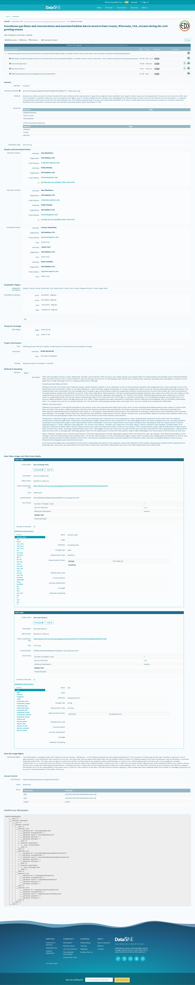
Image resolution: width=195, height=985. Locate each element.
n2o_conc (20, 548)
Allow (18, 790)
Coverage (61, 588)
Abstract (17, 96)
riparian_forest (22, 726)
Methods (17, 372)
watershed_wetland (24, 714)
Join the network (70, 949)
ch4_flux (20, 555)
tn (17, 604)
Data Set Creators (13, 153)
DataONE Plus (51, 948)
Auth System (15, 779)
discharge (20, 579)
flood (19, 541)
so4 (18, 600)
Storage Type (60, 550)
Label (63, 540)
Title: (18, 346)
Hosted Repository (50, 952)
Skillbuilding (85, 943)
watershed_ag (22, 706)
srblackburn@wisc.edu (50, 163)
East (37, 305)
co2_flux (20, 553)
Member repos (69, 946)
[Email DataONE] (130, 958)
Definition (61, 545)
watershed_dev (22, 710)
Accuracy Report (59, 578)
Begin (37, 330)
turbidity (20, 584)
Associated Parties (13, 227)
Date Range (16, 329)
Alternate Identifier (11, 91)
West (37, 310)
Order (18, 784)
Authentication (25, 498)
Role (37, 242)
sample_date (21, 537)
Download (37, 470)
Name (63, 535)
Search (8, 16)
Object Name (26, 481)
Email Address (34, 163)
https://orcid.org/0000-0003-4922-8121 (59, 182)
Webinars (84, 949)
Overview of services (50, 944)
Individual (35, 153)
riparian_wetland (23, 728)
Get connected (122, 980)
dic (18, 586)
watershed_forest (23, 712)
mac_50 (19, 566)
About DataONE (104, 943)
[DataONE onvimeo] (124, 958)
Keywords (16, 108)
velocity (19, 577)
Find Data (52, 963)
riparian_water (22, 730)
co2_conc (20, 544)
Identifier (17, 86)
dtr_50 (19, 559)
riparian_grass (22, 721)
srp (18, 595)
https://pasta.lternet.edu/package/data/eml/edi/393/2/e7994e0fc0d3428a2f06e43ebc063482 (71, 486)
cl (17, 597)
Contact (101, 949)
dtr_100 (19, 562)
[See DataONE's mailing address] (142, 958)
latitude (19, 694)
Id (38, 183)
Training (83, 946)
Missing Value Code (58, 573)
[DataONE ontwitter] (118, 958)
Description (36, 377)
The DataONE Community (68, 953)
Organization (34, 158)
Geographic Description (16, 289)
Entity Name (26, 464)
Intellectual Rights (13, 757)
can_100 (20, 575)
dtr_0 (19, 557)
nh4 (18, 591)
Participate (67, 943)
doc (18, 588)
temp (19, 582)
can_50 (19, 573)
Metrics (100, 946)
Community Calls (70, 957)
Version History (76, 21)
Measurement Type (58, 555)
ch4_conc (20, 546)
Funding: (17, 363)
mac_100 (20, 568)
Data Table (19, 460)
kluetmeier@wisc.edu (50, 237)
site (18, 539)
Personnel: (16, 351)
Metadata (16, 16)
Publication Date (14, 145)
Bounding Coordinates (12, 295)
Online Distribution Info (24, 487)
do (18, 550)
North (37, 295)
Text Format (26, 503)
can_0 (19, 571)
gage (18, 692)
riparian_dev (21, 723)
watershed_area (22, 701)
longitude (20, 697)
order (19, 699)
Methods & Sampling (57, 593)
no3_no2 (20, 593)
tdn (18, 602)
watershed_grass (23, 708)
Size (29, 493)
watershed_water (23, 717)
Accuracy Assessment (57, 583)
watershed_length (23, 703)
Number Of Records (23, 527)
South (37, 300)
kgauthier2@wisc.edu (49, 271)
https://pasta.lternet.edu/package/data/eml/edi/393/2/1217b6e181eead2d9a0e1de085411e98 (70, 639)
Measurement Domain (57, 560)
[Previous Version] (68, 21)
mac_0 (19, 564)
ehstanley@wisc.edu (49, 177)
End (37, 335)
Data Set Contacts (13, 190)
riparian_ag (21, 719)
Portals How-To (86, 952)
